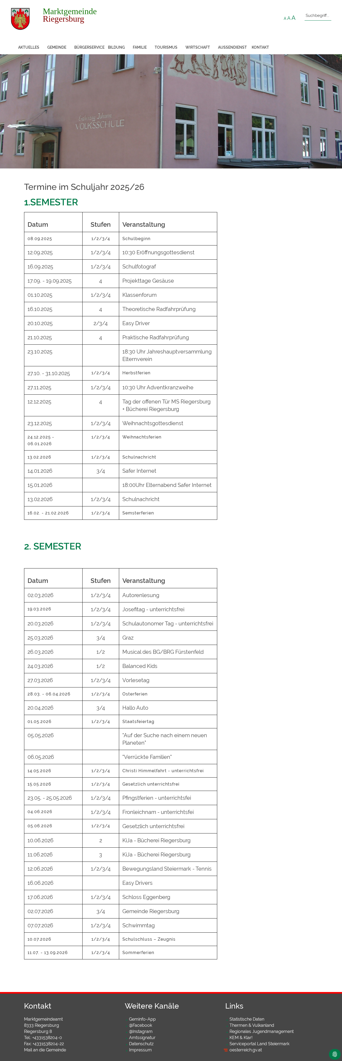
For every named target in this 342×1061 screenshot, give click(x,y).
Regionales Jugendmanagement (262, 1031)
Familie (140, 47)
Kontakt (260, 47)
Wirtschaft (197, 47)
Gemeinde (56, 47)
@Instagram (141, 1031)
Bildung (116, 47)
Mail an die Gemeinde (45, 1049)
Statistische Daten (247, 1019)
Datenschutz (141, 1043)
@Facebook (140, 1025)
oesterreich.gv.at (246, 1049)
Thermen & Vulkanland (252, 1025)
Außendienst (232, 47)
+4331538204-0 (47, 1037)
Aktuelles (28, 47)
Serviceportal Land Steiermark (259, 1043)
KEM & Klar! (241, 1037)
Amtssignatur (142, 1037)
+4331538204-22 (48, 1043)
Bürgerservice (89, 47)
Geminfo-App (142, 1019)
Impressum (140, 1049)
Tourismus (166, 47)
